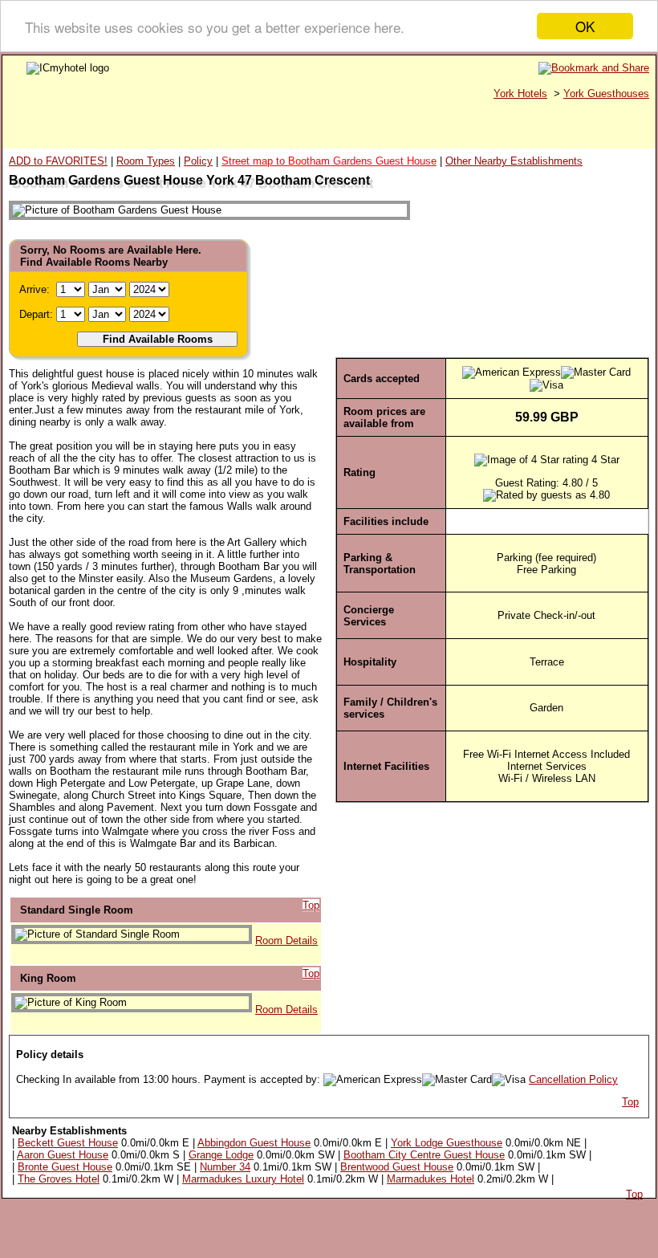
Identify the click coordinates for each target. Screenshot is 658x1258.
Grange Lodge (221, 1155)
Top (311, 905)
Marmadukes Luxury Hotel (243, 1179)
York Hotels (520, 94)
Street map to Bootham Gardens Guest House (329, 161)
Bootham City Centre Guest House (424, 1155)
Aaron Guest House (62, 1155)
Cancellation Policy (573, 1079)
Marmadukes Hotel (430, 1179)
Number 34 (225, 1167)
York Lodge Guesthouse (446, 1143)
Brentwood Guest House (396, 1167)
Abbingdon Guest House (254, 1143)
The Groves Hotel (59, 1179)
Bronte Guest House (65, 1167)
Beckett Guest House (68, 1143)
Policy (198, 161)
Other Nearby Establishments (514, 161)
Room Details (286, 940)
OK (585, 26)
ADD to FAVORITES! (58, 161)
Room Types (145, 161)
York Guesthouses (606, 94)
